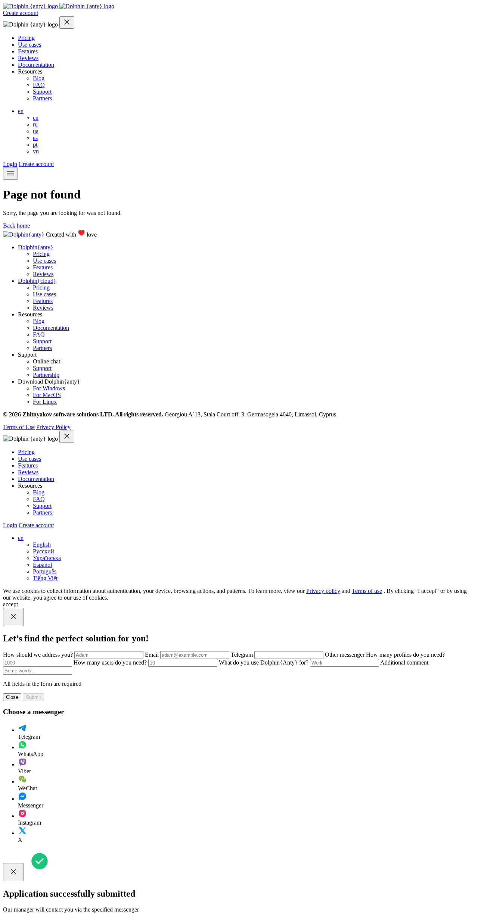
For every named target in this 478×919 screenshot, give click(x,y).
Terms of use (367, 591)
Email (152, 654)
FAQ (39, 85)
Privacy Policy (53, 427)
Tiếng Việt (45, 578)
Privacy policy (323, 591)
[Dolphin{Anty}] (58, 6)
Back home (16, 225)
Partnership (46, 375)
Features (28, 51)
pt (35, 144)
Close (12, 697)
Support (42, 91)
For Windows (49, 388)
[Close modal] (66, 22)
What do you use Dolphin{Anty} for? (264, 662)
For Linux (45, 401)
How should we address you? (38, 654)
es (35, 138)
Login (10, 164)
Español (42, 565)
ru (35, 124)
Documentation (36, 65)
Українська (47, 558)
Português (44, 571)
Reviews (28, 58)
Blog (38, 78)
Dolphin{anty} (35, 247)
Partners (42, 98)
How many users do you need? (111, 662)
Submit (33, 697)
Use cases (29, 44)
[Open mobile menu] (10, 174)
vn (36, 151)
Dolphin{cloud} (37, 281)
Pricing (26, 38)
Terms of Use (19, 427)
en (21, 111)
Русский (43, 551)
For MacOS (47, 395)
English (42, 544)
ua (35, 131)
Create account (20, 13)
